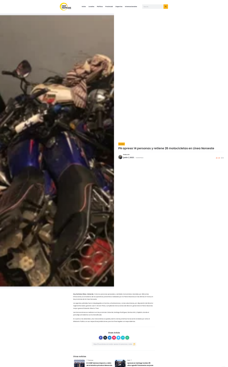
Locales (121, 144)
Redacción (126, 154)
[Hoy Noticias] (66, 6)
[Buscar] (166, 6)
